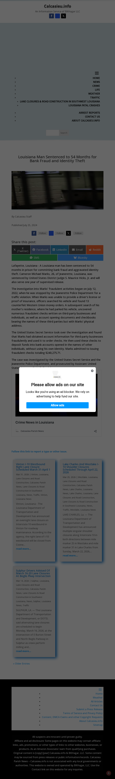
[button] (57, 405)
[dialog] (57, 389)
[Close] (92, 371)
